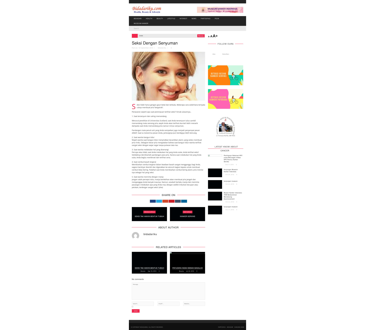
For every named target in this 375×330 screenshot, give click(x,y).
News (134, 33)
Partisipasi (136, 37)
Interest (135, 29)
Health (149, 18)
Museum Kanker (138, 45)
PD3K (134, 41)
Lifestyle (171, 18)
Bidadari (135, 13)
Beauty (160, 18)
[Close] (132, 3)
